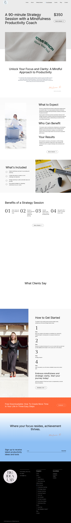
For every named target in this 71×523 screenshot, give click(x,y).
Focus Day (40, 507)
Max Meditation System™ (43, 509)
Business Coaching (42, 491)
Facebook (55, 475)
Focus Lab (40, 495)
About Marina (41, 479)
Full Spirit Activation (42, 499)
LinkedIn (54, 477)
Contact (38, 513)
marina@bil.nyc (23, 475)
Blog (37, 511)
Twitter (54, 476)
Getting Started (39, 483)
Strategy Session (42, 489)
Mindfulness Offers (42, 503)
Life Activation (41, 497)
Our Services (40, 485)
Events (37, 505)
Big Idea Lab (9, 521)
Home (37, 473)
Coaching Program (42, 493)
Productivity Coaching (42, 487)
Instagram (55, 473)
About (37, 475)
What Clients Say (41, 481)
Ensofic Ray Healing (42, 501)
